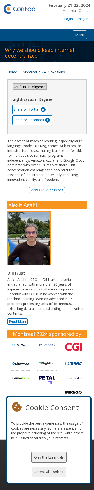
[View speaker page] (30, 238)
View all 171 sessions (47, 190)
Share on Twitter (27, 109)
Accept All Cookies (48, 471)
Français (82, 18)
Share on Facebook (29, 119)
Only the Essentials (49, 457)
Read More (17, 321)
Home (12, 72)
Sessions (58, 72)
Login (68, 18)
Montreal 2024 (34, 72)
